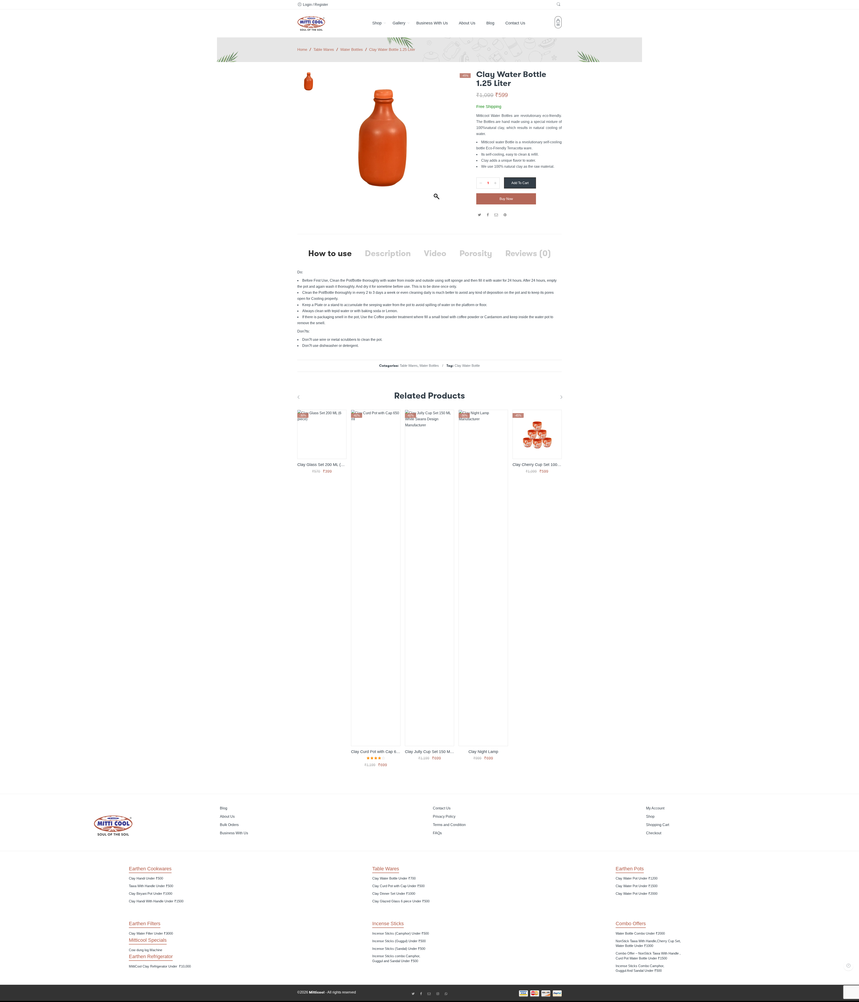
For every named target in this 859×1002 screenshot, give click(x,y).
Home (302, 49)
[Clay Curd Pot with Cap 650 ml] (375, 578)
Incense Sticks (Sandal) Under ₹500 (398, 949)
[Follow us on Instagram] (439, 994)
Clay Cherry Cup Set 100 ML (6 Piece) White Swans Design (537, 464)
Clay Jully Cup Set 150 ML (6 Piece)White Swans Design (429, 751)
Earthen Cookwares (150, 868)
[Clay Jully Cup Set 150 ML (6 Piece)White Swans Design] (429, 578)
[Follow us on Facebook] (422, 994)
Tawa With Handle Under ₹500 (151, 886)
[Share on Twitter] (479, 215)
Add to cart (520, 183)
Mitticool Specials (148, 940)
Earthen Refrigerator (151, 956)
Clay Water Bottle (467, 365)
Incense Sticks (388, 923)
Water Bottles (351, 49)
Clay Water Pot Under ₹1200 (636, 878)
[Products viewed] (848, 966)
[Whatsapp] (446, 994)
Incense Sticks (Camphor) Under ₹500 (400, 933)
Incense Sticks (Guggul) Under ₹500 (399, 941)
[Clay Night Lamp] (483, 578)
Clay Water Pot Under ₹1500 (636, 886)
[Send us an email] (430, 994)
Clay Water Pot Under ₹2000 (636, 893)
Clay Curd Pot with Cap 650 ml (375, 751)
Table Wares (323, 49)
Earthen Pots (630, 868)
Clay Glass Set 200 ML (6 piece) (322, 464)
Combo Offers (631, 923)
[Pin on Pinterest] (505, 215)
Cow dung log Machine (145, 950)
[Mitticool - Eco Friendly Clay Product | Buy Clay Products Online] (311, 23)
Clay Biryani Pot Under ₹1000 (150, 893)
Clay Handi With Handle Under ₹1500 (156, 901)
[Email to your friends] (496, 215)
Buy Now (506, 199)
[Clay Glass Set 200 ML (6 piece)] (322, 434)
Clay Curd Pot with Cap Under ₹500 (398, 886)
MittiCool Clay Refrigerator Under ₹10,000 (160, 966)
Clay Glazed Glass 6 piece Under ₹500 (401, 901)
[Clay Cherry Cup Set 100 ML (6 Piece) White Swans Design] (537, 434)
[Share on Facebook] (487, 215)
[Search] (559, 4)
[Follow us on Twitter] (415, 994)
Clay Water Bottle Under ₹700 (394, 878)
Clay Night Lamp (483, 751)
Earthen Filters (144, 923)
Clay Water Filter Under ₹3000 (151, 933)
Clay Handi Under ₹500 (146, 878)
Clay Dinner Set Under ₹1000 (393, 893)
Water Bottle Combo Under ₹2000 (640, 933)
